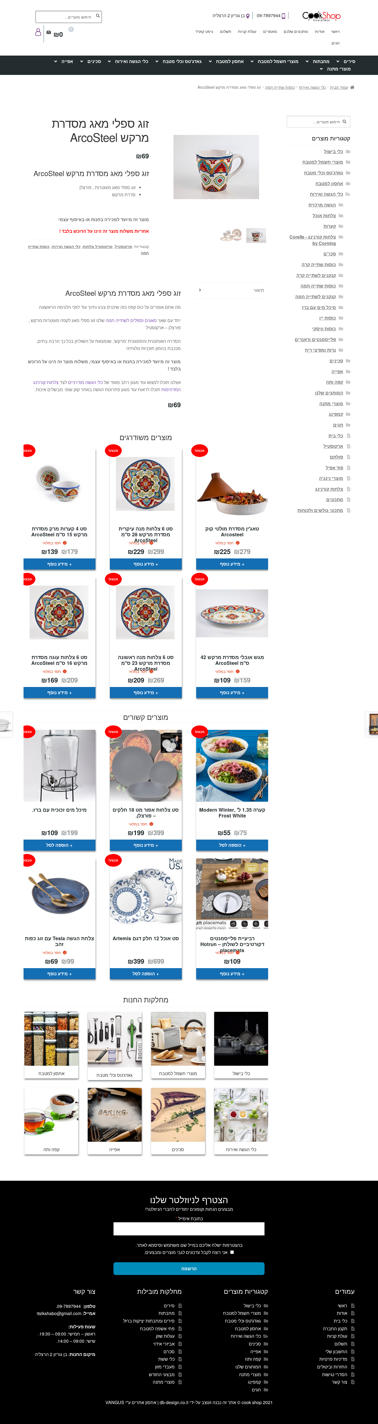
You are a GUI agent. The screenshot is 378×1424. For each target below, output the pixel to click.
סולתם (336, 457)
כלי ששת (166, 1359)
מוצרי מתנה (339, 69)
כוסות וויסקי (324, 328)
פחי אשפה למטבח (157, 1328)
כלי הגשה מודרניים (85, 382)
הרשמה (189, 1268)
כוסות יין (327, 318)
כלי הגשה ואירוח (131, 61)
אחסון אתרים (144, 1402)
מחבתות (321, 61)
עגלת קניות (247, 31)
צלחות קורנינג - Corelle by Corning (312, 240)
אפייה (67, 61)
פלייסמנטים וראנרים (315, 339)
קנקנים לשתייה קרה (316, 275)
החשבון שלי (336, 1351)
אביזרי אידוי (164, 1344)
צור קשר (339, 1382)
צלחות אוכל (324, 215)
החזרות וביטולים (332, 1366)
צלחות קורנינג (329, 489)
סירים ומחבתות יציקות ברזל (149, 1321)
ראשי (335, 31)
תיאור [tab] (258, 290)
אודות (320, 31)
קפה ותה (334, 382)
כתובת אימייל (189, 1218)
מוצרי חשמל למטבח (278, 61)
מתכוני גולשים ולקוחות (320, 510)
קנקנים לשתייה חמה (315, 296)
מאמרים (270, 31)
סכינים (94, 61)
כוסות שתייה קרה (319, 264)
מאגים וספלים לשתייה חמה (131, 320)
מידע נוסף (230, 564)
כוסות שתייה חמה (280, 87)
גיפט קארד (204, 31)
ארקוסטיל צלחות (98, 246)
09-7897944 (269, 15)
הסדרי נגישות (334, 1374)
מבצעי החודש (162, 1374)
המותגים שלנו (329, 393)
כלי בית (335, 435)
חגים (336, 43)
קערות (329, 226)
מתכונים (334, 499)
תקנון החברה (335, 1328)
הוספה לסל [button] (230, 845)
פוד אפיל (334, 467)
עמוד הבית (339, 87)
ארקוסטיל (123, 246)
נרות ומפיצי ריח (320, 350)
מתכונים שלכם (296, 31)
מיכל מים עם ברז (319, 307)
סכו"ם (329, 253)
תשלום (225, 31)
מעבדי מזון (165, 1366)
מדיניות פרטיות (333, 1359)
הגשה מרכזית (322, 205)
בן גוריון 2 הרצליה (229, 15)
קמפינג (336, 414)
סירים (349, 61)
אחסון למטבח (230, 61)
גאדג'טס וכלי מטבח (182, 61)
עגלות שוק (165, 1336)
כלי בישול (333, 151)
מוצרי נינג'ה (331, 478)
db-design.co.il (175, 1402)
